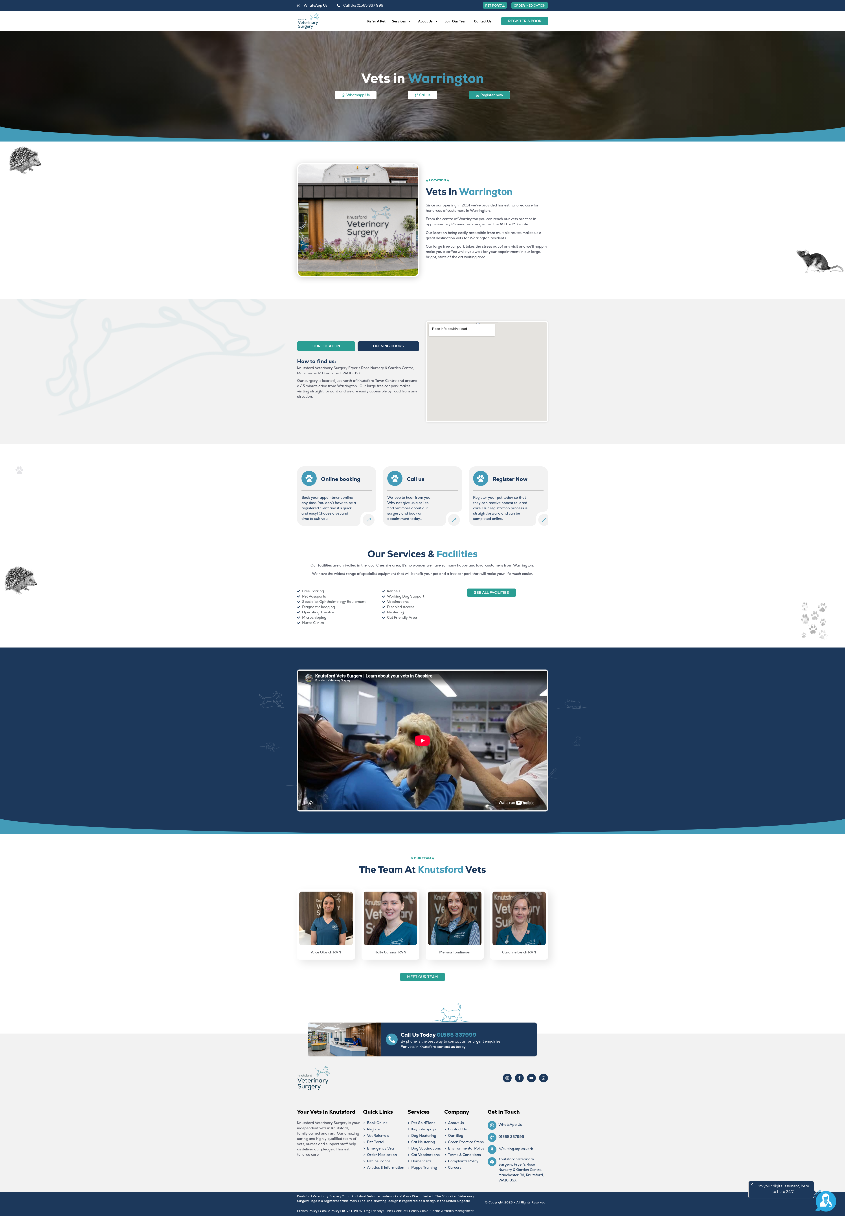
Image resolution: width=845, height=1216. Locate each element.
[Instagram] (507, 1078)
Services (399, 21)
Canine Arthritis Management (452, 1211)
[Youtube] (531, 1078)
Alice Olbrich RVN (326, 952)
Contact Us (482, 21)
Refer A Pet (376, 21)
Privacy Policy (307, 1211)
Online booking (340, 479)
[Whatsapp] (543, 1078)
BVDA (357, 1211)
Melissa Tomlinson (454, 952)
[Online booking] (309, 478)
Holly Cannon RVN (390, 952)
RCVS (346, 1211)
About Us (425, 21)
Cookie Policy (330, 1211)
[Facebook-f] (519, 1078)
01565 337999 (456, 1035)
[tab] (326, 346)
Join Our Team (456, 21)
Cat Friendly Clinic (414, 1211)
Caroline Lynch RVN (519, 952)
